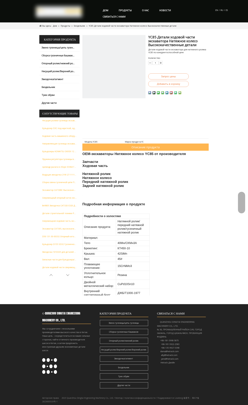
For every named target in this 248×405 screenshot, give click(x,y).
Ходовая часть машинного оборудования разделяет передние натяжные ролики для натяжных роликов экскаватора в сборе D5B (59, 136)
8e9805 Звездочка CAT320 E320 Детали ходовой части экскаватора (59, 205)
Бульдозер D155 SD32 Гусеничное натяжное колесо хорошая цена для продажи (59, 244)
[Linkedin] (48, 360)
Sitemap (119, 398)
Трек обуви (48, 95)
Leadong (179, 398)
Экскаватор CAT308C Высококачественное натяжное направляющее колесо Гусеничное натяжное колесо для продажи (59, 190)
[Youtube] (55, 360)
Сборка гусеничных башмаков (59, 55)
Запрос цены (168, 76)
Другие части (49, 102)
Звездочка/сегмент (52, 79)
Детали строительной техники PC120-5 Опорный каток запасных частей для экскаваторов (59, 213)
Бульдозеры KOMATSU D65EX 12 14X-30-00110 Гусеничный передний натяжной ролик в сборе (59, 151)
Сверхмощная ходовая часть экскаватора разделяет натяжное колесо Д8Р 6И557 (59, 221)
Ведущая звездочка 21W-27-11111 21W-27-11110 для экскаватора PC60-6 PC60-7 (59, 174)
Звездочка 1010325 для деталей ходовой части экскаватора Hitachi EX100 (59, 252)
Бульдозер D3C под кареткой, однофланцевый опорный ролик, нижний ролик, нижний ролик (59, 128)
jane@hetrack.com (169, 358)
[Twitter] (52, 360)
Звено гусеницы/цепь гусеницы (60, 47)
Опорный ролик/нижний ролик (59, 63)
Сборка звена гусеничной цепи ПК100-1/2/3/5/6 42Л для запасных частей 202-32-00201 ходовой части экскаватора (59, 182)
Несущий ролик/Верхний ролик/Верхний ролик (61, 71)
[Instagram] (55, 366)
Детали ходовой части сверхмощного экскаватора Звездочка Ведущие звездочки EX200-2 (59, 267)
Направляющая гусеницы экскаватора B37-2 (59, 143)
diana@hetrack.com (169, 351)
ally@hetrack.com (169, 355)
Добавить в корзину (168, 83)
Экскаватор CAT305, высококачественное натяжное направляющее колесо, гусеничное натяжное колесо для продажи (59, 228)
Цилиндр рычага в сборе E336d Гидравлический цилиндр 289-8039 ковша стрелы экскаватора (59, 167)
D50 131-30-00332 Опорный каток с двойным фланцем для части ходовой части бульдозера (59, 236)
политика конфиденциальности (140, 398)
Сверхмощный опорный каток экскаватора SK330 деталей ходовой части (59, 197)
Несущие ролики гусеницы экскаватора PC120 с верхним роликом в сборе (59, 120)
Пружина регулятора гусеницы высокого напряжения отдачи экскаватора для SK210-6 (59, 159)
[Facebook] (43, 360)
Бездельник (48, 87)
